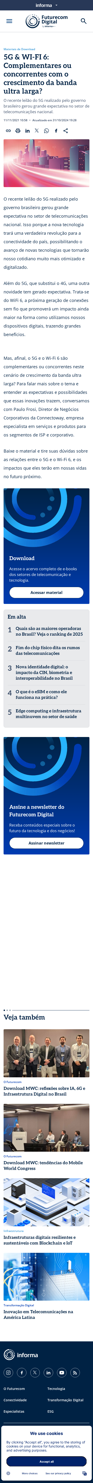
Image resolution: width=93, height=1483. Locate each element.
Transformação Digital (65, 1400)
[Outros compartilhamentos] (65, 130)
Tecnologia (56, 1388)
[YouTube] (62, 1372)
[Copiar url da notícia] (8, 130)
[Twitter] (35, 1372)
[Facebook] (21, 1372)
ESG (50, 1411)
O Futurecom (14, 1388)
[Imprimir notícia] (18, 130)
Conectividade (15, 1400)
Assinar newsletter (46, 843)
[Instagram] (8, 1372)
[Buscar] (83, 21)
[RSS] (75, 1372)
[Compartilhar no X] (37, 130)
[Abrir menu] (9, 21)
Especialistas (14, 1411)
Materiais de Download (19, 49)
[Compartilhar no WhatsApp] (46, 130)
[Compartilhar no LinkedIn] (27, 130)
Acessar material (46, 592)
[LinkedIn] (48, 1372)
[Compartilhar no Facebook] (56, 130)
